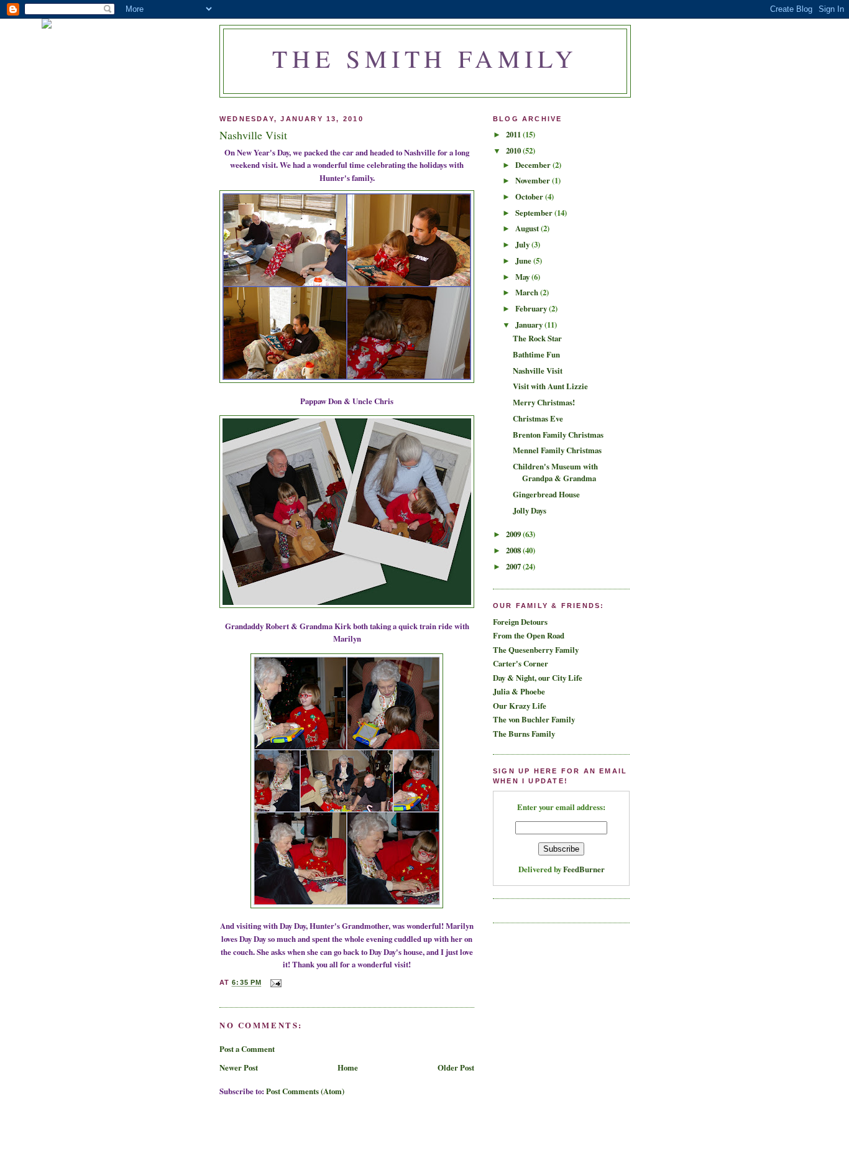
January (529, 324)
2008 (514, 550)
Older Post (456, 1067)
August (528, 228)
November (533, 180)
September (534, 212)
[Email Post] (275, 983)
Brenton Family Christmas (558, 434)
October (530, 196)
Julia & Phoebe (519, 691)
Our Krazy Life (519, 705)
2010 (514, 150)
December (534, 164)
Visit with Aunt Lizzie (550, 386)
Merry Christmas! (544, 402)
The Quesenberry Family (536, 649)
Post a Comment (247, 1048)
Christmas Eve (538, 418)
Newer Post (238, 1067)
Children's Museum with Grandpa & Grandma (555, 472)
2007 (514, 566)
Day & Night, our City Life (537, 677)
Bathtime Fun (536, 354)
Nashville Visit (537, 370)
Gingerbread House (546, 494)
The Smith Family (425, 58)
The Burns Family (524, 733)
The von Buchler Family (534, 719)
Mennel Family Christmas (557, 450)
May (523, 276)
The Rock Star (537, 338)
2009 (514, 534)
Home (347, 1067)
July (523, 244)
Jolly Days (529, 510)
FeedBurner (584, 869)
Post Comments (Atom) (305, 1091)
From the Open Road (528, 635)
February (532, 308)
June (524, 260)
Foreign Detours (520, 621)
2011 (514, 134)
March (527, 292)
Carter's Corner (520, 663)
